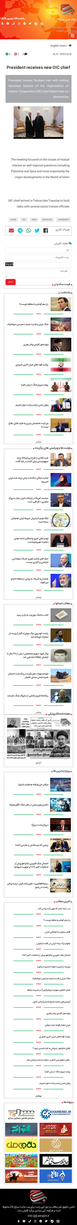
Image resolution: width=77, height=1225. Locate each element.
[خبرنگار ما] (2, 24)
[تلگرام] (24, 24)
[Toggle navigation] (72, 36)
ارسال (10, 282)
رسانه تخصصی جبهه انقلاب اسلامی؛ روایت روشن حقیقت (59, 29)
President (63, 219)
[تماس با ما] (13, 24)
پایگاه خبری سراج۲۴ (66, 20)
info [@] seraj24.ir (38, 1216)
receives (47, 219)
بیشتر (38, 442)
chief (13, 219)
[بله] (36, 24)
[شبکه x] (30, 24)
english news (58, 46)
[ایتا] (42, 24)
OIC (24, 219)
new (34, 219)
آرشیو (38, 763)
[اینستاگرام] (19, 24)
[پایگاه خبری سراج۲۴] (67, 9)
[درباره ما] (8, 24)
